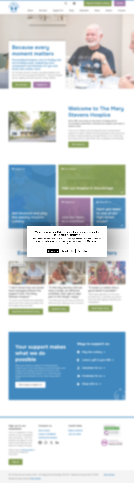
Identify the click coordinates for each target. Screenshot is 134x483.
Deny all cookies (68, 251)
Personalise (82, 251)
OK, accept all (53, 251)
